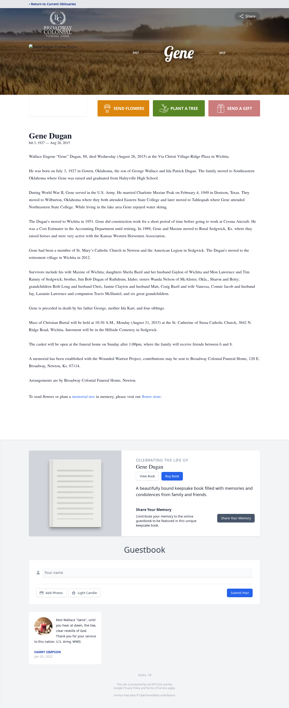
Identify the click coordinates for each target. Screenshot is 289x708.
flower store (151, 396)
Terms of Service (156, 688)
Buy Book (172, 476)
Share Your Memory (236, 518)
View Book (147, 476)
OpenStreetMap (149, 695)
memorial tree (83, 396)
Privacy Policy (131, 688)
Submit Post (240, 593)
